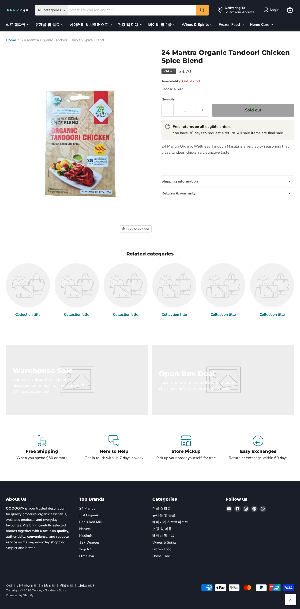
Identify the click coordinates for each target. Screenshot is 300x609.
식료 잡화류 (16, 24)
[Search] (202, 10)
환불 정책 (66, 586)
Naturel (85, 528)
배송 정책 (48, 586)
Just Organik (89, 515)
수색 (9, 586)
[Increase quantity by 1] (202, 110)
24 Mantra (87, 508)
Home (11, 40)
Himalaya (86, 556)
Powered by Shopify (20, 595)
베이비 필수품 (160, 24)
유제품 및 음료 (48, 24)
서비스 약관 (86, 586)
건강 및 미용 (128, 24)
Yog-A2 (85, 549)
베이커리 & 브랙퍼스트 (89, 24)
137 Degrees (89, 542)
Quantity (168, 99)
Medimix (86, 535)
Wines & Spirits (196, 24)
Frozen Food (230, 24)
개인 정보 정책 (27, 586)
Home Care (260, 24)
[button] (272, 10)
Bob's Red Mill (90, 522)
